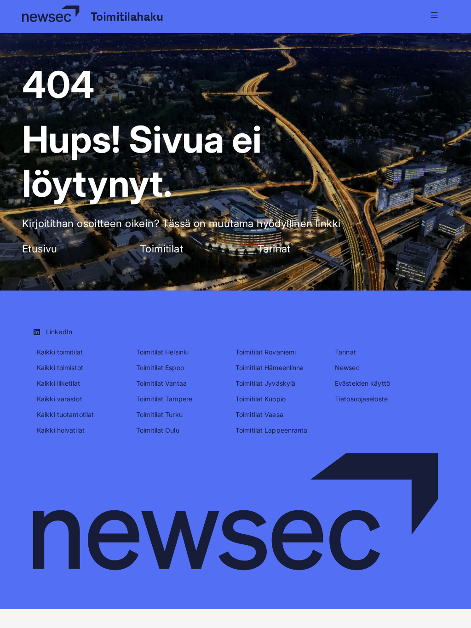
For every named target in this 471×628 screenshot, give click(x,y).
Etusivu (39, 248)
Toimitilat (161, 248)
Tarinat (274, 248)
